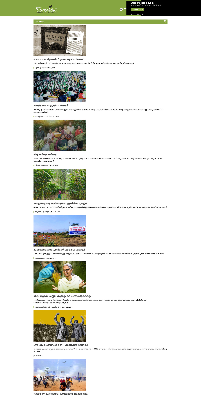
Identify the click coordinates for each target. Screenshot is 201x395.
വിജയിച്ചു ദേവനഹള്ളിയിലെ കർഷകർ (48, 105)
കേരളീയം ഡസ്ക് (41, 116)
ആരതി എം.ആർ (40, 211)
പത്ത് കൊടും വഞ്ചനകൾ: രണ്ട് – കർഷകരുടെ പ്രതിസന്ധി (57, 344)
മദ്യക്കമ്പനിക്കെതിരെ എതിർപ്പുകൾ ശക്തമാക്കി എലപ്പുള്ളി (56, 249)
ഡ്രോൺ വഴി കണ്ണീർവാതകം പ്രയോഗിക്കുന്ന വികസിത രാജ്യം (57, 392)
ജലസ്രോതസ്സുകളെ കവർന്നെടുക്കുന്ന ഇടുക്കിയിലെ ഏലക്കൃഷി (57, 203)
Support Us (136, 10)
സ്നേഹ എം (39, 257)
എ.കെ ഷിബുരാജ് (41, 306)
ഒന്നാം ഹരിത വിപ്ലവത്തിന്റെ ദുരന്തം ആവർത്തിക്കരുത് (55, 59)
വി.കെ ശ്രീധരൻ (40, 165)
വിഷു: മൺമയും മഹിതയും (43, 154)
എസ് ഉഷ (38, 68)
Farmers (40, 22)
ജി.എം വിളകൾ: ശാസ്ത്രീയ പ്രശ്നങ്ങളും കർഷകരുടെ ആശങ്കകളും (58, 295)
